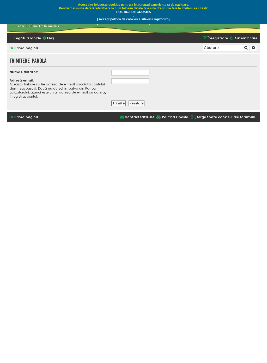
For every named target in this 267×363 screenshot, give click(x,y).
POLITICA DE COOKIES (133, 12)
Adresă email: (22, 80)
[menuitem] (48, 38)
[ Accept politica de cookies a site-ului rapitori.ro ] (133, 19)
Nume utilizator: (24, 72)
